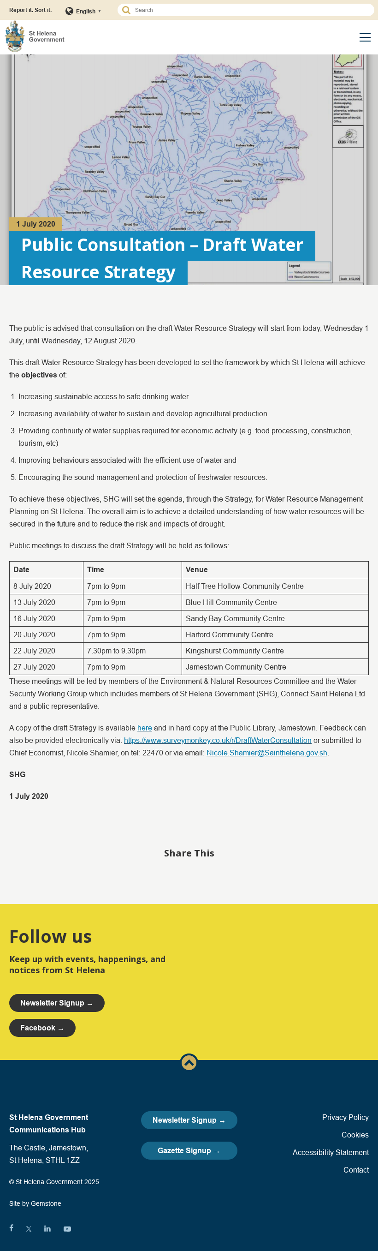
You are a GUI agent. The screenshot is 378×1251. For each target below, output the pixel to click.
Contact (356, 1170)
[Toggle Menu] (365, 37)
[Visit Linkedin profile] (47, 1229)
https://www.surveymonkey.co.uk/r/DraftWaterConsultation (218, 740)
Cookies (355, 1135)
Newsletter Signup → (189, 1120)
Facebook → (42, 1028)
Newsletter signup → (57, 1003)
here (144, 728)
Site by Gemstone (35, 1203)
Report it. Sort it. (30, 9)
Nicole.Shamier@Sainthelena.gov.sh (267, 752)
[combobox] (250, 10)
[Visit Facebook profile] (11, 1229)
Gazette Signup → (189, 1150)
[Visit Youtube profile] (67, 1229)
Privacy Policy (345, 1117)
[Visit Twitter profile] (28, 1229)
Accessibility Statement (331, 1152)
